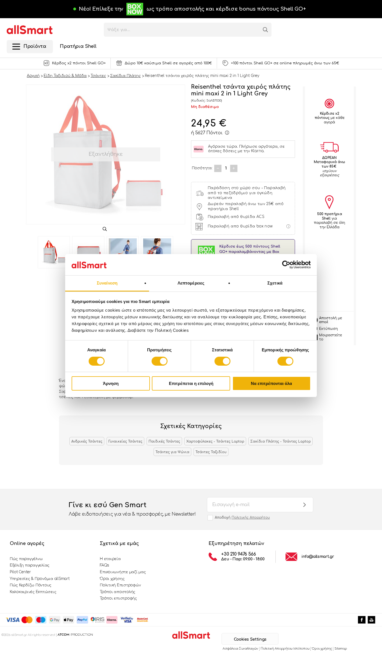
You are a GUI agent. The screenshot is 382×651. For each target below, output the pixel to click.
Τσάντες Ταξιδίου (211, 452)
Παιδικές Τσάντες (164, 441)
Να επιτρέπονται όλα (271, 383)
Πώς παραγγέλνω (26, 559)
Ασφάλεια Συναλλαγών (240, 648)
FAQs (104, 565)
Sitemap (340, 648)
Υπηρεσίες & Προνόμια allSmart (39, 579)
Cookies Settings (250, 639)
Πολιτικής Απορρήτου (251, 518)
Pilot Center (20, 572)
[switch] (160, 361)
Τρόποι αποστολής (117, 592)
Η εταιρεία (110, 559)
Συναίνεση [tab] (107, 283)
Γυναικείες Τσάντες (125, 441)
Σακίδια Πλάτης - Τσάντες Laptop (280, 441)
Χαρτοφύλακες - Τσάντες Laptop (215, 441)
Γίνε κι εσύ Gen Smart (132, 509)
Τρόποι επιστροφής (118, 598)
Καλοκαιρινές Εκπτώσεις (33, 592)
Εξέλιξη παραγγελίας (29, 565)
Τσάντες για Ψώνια (172, 452)
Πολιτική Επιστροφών (120, 585)
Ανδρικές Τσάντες (86, 441)
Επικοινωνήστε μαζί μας (123, 572)
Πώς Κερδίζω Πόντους (30, 585)
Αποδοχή (242, 518)
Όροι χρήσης (112, 579)
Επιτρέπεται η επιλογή (191, 383)
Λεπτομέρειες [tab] (191, 283)
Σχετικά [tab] (274, 283)
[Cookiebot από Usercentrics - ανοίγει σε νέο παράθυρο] (286, 264)
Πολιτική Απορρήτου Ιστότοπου (285, 648)
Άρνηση (111, 383)
